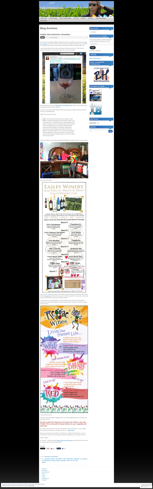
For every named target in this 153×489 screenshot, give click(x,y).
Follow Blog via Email (98, 36)
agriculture (47, 458)
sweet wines (63, 460)
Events (83, 18)
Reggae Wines (47, 460)
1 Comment (84, 458)
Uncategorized (101, 18)
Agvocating (53, 18)
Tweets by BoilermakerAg (95, 58)
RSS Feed (93, 16)
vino (71, 460)
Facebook (99, 16)
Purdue (90, 18)
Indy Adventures (65, 18)
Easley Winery (59, 458)
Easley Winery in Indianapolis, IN (63, 105)
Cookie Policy (31, 485)
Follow (92, 47)
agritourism (52, 458)
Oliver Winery (70, 430)
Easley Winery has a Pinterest (64, 440)
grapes (64, 458)
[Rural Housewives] (101, 82)
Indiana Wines (70, 458)
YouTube (110, 16)
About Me (43, 18)
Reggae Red (47, 296)
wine (74, 460)
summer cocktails (56, 460)
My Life (76, 18)
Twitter (105, 16)
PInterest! (43, 20)
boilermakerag (54, 37)
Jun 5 (42, 37)
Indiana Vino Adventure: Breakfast (55, 34)
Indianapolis (76, 458)
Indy (43, 460)
